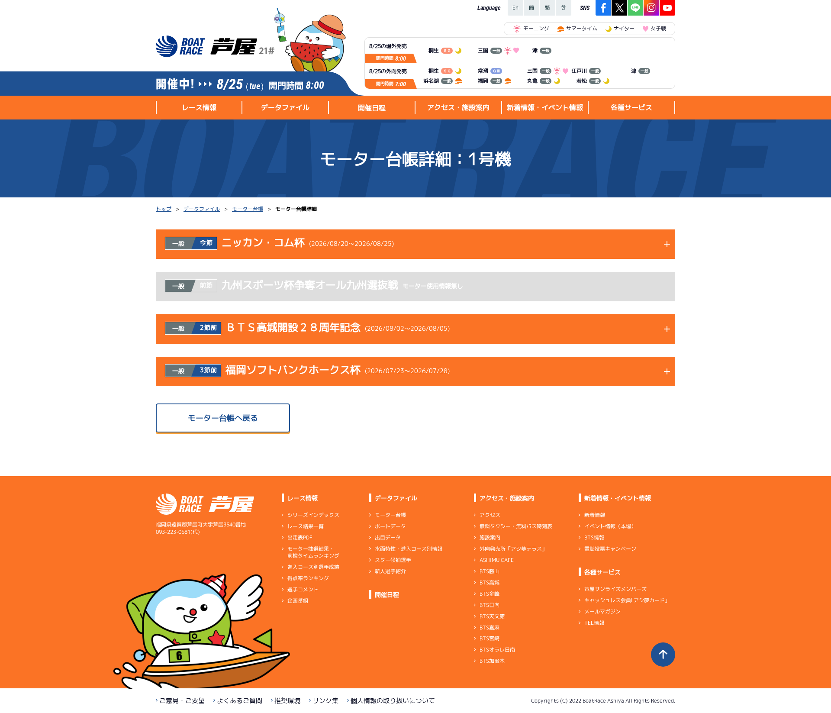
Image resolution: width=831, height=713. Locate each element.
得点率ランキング (308, 578)
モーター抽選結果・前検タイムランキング (313, 552)
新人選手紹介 (390, 571)
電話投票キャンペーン (610, 548)
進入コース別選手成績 (313, 567)
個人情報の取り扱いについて (393, 700)
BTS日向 (489, 605)
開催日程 (372, 108)
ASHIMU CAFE (497, 560)
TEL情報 (594, 622)
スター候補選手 (393, 560)
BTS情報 (594, 537)
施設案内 (490, 537)
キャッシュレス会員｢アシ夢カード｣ (625, 600)
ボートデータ (390, 526)
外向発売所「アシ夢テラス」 (513, 548)
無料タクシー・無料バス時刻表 (516, 526)
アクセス (490, 515)
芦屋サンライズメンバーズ (615, 589)
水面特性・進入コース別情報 (408, 548)
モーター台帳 (247, 209)
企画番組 (297, 600)
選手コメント (303, 589)
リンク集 (325, 700)
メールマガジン (602, 611)
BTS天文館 (492, 616)
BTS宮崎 (489, 638)
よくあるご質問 (239, 700)
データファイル (202, 209)
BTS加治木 (492, 661)
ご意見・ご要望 (182, 700)
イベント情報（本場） (610, 526)
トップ (163, 209)
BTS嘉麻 (489, 627)
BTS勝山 (489, 571)
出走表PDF (299, 537)
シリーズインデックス (313, 515)
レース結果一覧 (305, 526)
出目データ (388, 537)
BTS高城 (489, 582)
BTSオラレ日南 (497, 649)
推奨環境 (287, 700)
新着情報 (594, 515)
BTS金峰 (489, 593)
